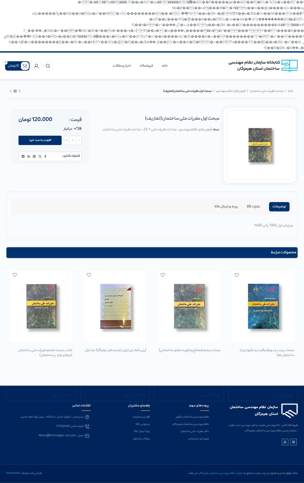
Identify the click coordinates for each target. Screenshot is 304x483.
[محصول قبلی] (19, 91)
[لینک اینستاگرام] (293, 442)
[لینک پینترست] (34, 156)
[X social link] (40, 156)
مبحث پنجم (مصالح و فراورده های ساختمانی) (189, 350)
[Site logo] (263, 66)
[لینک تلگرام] (23, 156)
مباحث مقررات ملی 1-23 (159, 129)
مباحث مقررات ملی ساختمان (266, 91)
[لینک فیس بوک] (45, 156)
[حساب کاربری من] (36, 65)
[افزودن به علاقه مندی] (236, 275)
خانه (290, 91)
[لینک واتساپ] (285, 442)
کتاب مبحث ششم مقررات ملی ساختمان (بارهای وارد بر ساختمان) (45, 353)
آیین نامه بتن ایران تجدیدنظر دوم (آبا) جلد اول (115, 350)
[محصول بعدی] (10, 91)
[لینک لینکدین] (28, 156)
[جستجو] (48, 65)
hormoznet (13, 473)
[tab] (279, 206)
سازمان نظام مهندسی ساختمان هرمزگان (220, 473)
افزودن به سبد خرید (40, 140)
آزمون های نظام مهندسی (230, 91)
